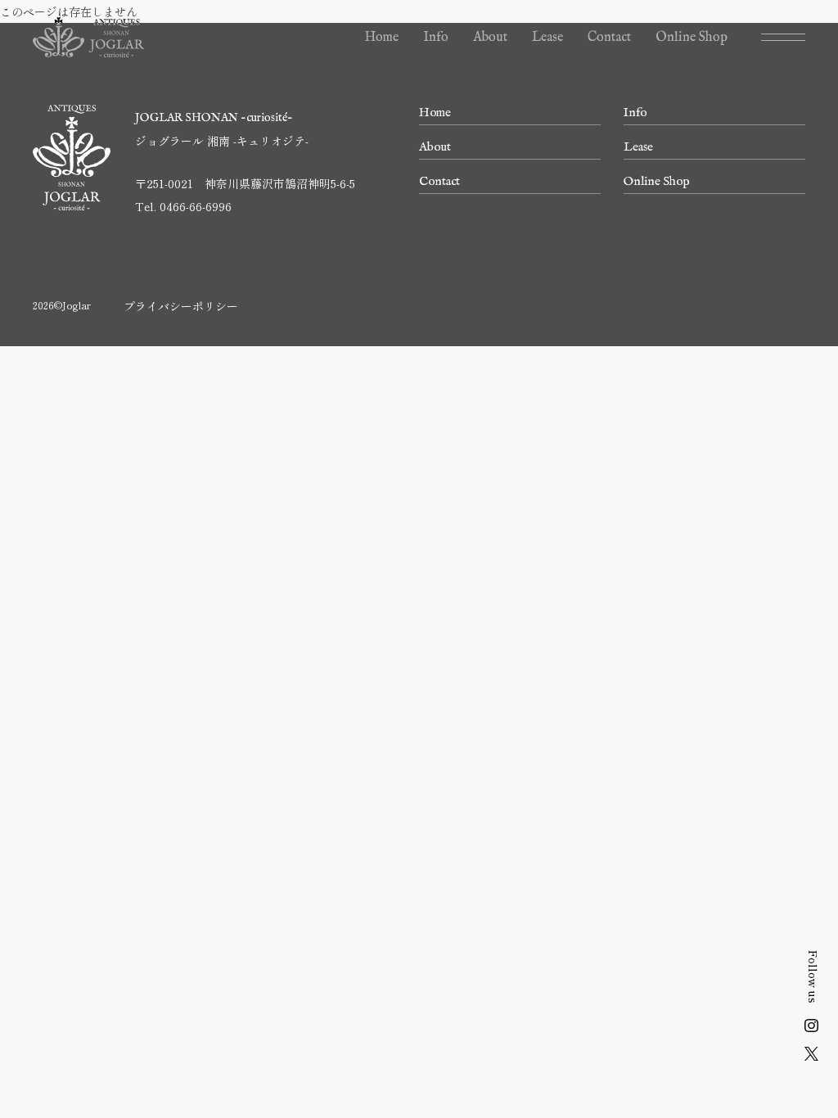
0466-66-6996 (196, 206)
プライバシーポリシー (181, 306)
